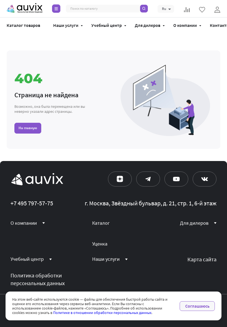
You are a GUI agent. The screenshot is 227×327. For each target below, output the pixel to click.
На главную (28, 128)
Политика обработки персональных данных (38, 279)
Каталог (101, 223)
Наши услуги (65, 25)
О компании (185, 25)
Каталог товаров (23, 25)
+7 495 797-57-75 (32, 203)
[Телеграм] (148, 179)
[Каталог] (56, 8)
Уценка (99, 244)
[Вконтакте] (204, 179)
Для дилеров (147, 25)
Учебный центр (106, 25)
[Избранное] (202, 10)
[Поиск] (144, 8)
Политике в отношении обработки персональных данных (102, 312)
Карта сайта (201, 259)
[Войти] (217, 10)
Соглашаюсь (197, 306)
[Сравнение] (187, 10)
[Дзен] (120, 179)
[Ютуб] (176, 179)
